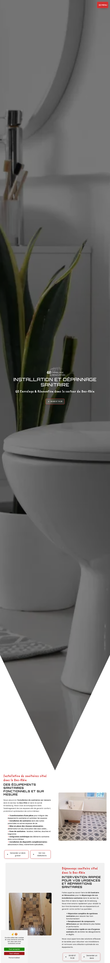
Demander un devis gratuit (17, 854)
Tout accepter (14, 949)
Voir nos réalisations (42, 854)
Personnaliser (14, 958)
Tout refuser (14, 953)
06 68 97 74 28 (56, 401)
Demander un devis (91, 957)
